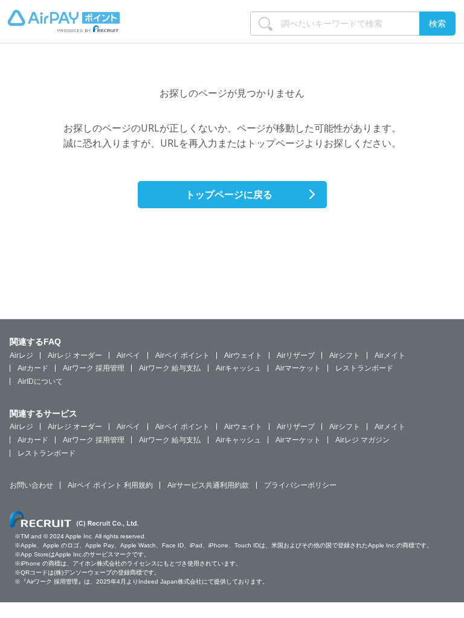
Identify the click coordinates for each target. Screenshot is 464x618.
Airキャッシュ (238, 368)
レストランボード (364, 368)
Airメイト (390, 355)
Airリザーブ (296, 355)
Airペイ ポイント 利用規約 (110, 485)
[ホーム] (63, 28)
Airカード (33, 368)
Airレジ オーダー (75, 355)
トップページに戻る (228, 194)
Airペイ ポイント (182, 355)
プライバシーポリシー (300, 485)
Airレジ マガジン (362, 440)
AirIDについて (40, 381)
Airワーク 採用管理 (93, 368)
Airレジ (21, 355)
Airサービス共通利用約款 (208, 485)
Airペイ (128, 355)
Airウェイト (243, 355)
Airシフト (344, 355)
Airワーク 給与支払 (170, 368)
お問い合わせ (31, 485)
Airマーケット (298, 368)
